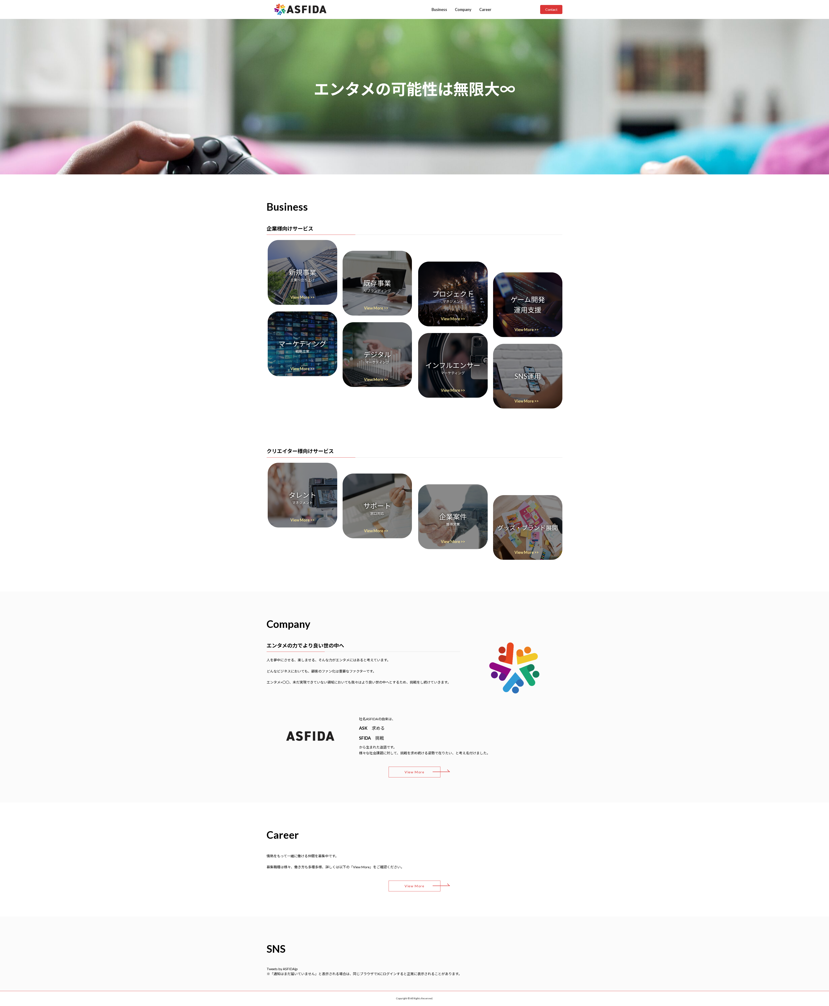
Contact (551, 9)
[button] (302, 272)
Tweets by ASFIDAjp (282, 969)
